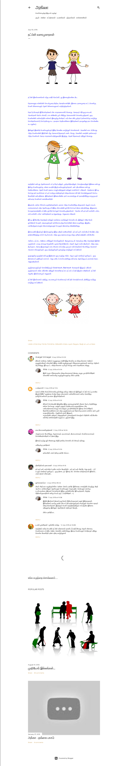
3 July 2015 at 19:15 (59, 465)
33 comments (39, 673)
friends (44, 344)
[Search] (98, 7)
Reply (38, 383)
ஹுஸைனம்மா (41, 483)
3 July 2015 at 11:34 (51, 388)
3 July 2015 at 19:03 (55, 400)
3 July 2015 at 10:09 (59, 357)
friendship (50, 344)
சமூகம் (70, 344)
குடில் (37, 18)
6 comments (38, 742)
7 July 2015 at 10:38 (55, 497)
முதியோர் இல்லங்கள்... (41, 668)
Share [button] (30, 340)
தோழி (81, 344)
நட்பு (85, 344)
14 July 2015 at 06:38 (68, 525)
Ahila (45, 369)
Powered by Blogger (66, 758)
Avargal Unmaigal (43, 357)
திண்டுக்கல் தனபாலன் (44, 465)
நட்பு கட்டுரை (91, 344)
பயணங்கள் (61, 18)
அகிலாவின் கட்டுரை (61, 344)
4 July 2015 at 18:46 (54, 483)
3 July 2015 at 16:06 (60, 430)
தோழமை (76, 344)
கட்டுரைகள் (51, 18)
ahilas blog (37, 344)
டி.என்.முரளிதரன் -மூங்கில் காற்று (48, 525)
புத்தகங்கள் (70, 18)
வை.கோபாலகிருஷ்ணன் (44, 430)
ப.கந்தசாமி (40, 388)
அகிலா (42, 7)
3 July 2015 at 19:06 (55, 369)
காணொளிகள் (81, 18)
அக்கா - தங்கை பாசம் (41, 738)
